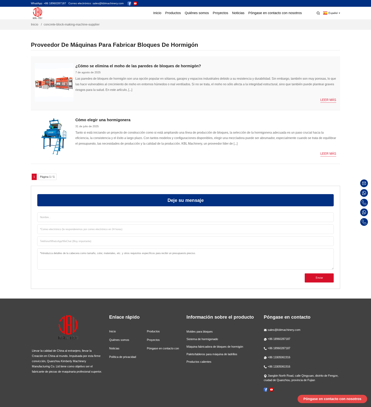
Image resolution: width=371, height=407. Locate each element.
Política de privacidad (122, 356)
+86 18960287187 (278, 338)
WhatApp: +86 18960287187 (48, 3)
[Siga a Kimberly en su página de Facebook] (129, 3)
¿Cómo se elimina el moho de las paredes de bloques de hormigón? (138, 66)
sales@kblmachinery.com (284, 329)
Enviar (319, 277)
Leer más (328, 100)
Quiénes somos (119, 339)
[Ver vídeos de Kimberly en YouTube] (135, 3)
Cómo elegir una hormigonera (102, 120)
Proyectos (153, 339)
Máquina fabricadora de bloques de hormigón (214, 346)
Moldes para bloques (199, 331)
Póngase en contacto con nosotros (332, 399)
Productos (153, 331)
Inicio (34, 24)
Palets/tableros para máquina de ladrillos (211, 354)
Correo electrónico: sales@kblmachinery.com (96, 3)
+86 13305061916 (278, 357)
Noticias (114, 348)
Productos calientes (198, 361)
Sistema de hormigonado (202, 339)
